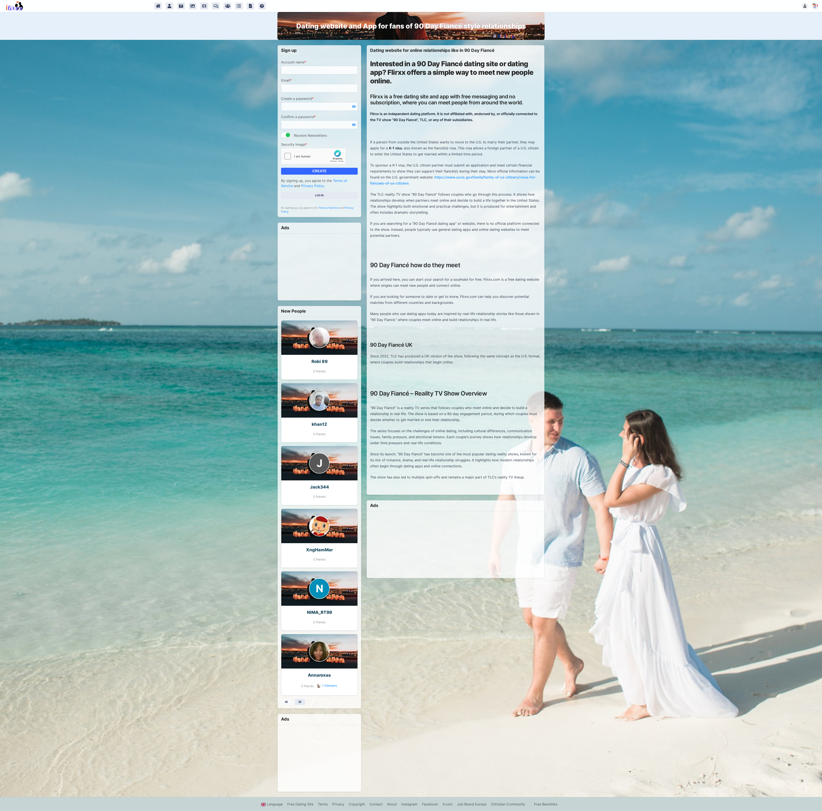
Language (274, 804)
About (392, 804)
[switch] (285, 135)
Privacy (338, 804)
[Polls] (239, 6)
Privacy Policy (312, 186)
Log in (319, 195)
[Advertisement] (319, 267)
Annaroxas (319, 675)
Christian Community (508, 804)
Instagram (409, 804)
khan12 (319, 424)
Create (319, 171)
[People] (169, 6)
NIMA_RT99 (319, 612)
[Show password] (354, 106)
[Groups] (227, 6)
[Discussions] (216, 6)
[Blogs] (250, 6)
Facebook (430, 804)
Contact (376, 804)
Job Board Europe (472, 804)
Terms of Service (329, 207)
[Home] (158, 6)
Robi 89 (319, 361)
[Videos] (204, 6)
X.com (447, 804)
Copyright (357, 804)
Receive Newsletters (310, 135)
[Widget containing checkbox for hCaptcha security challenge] (313, 156)
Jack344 (319, 487)
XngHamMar (319, 549)
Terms (323, 804)
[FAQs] (262, 6)
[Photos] (181, 6)
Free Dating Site (300, 804)
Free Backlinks (545, 804)
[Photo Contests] (193, 6)
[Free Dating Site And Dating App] (14, 6)
